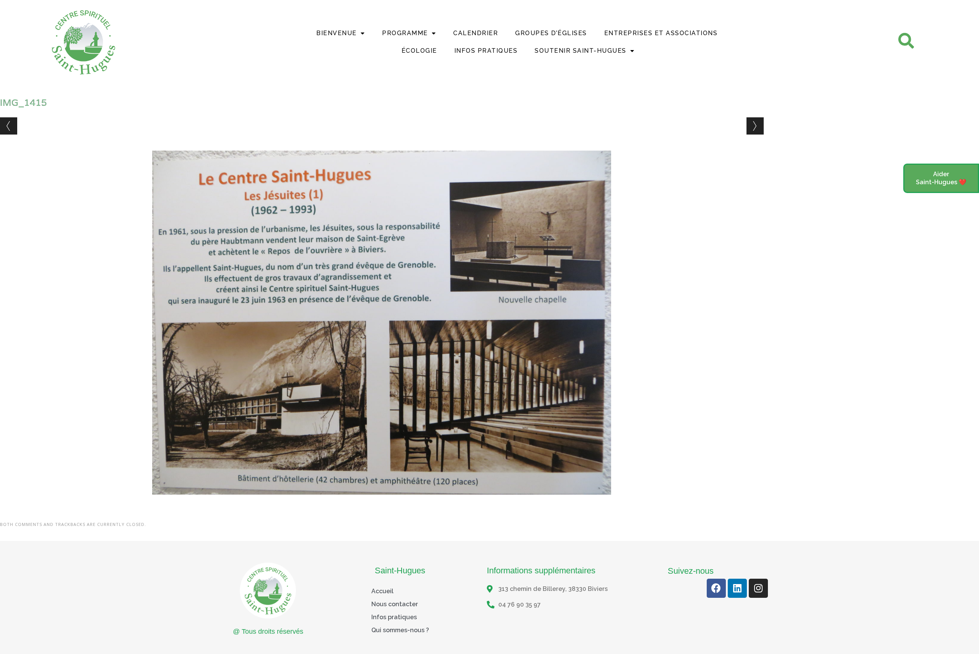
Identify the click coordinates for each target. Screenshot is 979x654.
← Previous (8, 126)
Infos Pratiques (486, 50)
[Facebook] (716, 588)
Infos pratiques (394, 617)
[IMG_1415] (381, 501)
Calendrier (475, 33)
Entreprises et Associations (661, 33)
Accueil (382, 591)
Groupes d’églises (551, 33)
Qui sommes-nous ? (400, 630)
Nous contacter (394, 604)
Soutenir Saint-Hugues (580, 50)
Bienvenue (336, 33)
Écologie (419, 50)
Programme (405, 33)
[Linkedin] (737, 588)
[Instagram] (758, 588)
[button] (941, 178)
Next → (755, 126)
